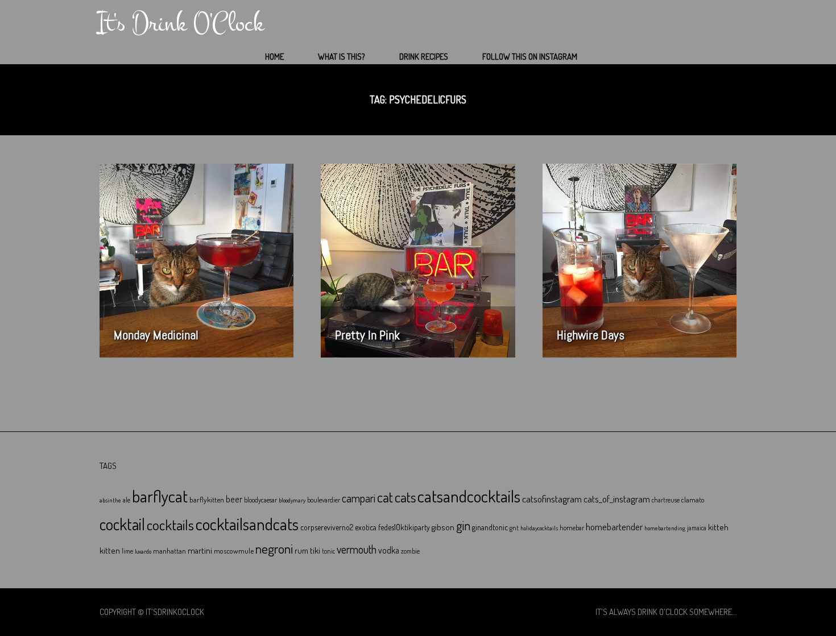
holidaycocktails (539, 528)
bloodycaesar (260, 500)
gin (463, 525)
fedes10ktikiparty (404, 527)
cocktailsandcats (247, 523)
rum (301, 550)
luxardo (143, 551)
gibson (443, 527)
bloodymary (292, 500)
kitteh (718, 527)
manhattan (169, 550)
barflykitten (206, 499)
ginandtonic (490, 527)
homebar (572, 527)
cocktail (122, 524)
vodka (388, 550)
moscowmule (234, 550)
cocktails (170, 525)
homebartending (664, 528)
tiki (315, 550)
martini (200, 550)
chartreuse (666, 500)
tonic (328, 551)
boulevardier (323, 500)
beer (234, 499)
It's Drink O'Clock (180, 23)
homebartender (614, 527)
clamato (692, 499)
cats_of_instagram (616, 499)
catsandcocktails (468, 495)
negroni (274, 548)
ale (126, 500)
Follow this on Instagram (529, 56)
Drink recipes (423, 56)
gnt (514, 527)
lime (127, 551)
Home (274, 56)
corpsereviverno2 (326, 527)
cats (405, 497)
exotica (365, 527)
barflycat (160, 495)
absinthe (110, 500)
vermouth (356, 549)
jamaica (696, 527)
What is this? (341, 56)
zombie (410, 551)
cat (385, 497)
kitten (110, 550)
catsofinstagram (552, 498)
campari (358, 498)
